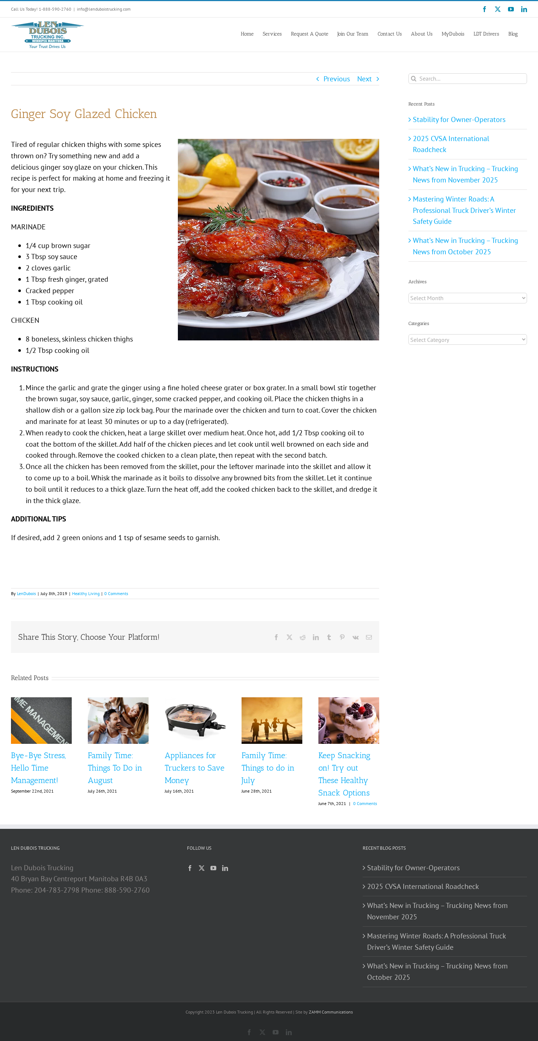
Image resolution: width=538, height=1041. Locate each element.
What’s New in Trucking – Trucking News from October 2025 (437, 971)
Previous (337, 79)
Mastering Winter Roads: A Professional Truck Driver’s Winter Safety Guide (464, 210)
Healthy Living (86, 593)
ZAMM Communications (331, 1012)
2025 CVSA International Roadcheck (423, 886)
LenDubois (26, 593)
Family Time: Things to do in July (268, 767)
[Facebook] (190, 868)
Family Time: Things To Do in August (115, 767)
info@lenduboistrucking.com (104, 9)
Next (364, 79)
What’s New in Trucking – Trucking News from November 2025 (437, 911)
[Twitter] (202, 868)
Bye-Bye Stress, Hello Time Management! (38, 767)
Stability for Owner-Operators (459, 119)
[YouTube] (213, 868)
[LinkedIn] (225, 868)
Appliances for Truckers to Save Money (194, 767)
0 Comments (116, 593)
